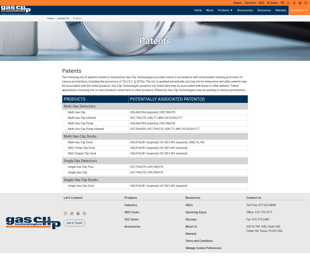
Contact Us (63, 18)
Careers (250, 2)
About (209, 10)
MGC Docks (132, 212)
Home (198, 10)
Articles (272, 2)
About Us (191, 226)
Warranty (280, 10)
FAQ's (189, 205)
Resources (264, 10)
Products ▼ (225, 10)
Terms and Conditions (199, 241)
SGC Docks (132, 219)
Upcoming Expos (196, 212)
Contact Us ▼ (299, 10)
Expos (238, 2)
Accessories (245, 10)
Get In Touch (74, 223)
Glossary (191, 219)
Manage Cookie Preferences (203, 248)
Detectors (131, 205)
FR (282, 2)
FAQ (261, 2)
